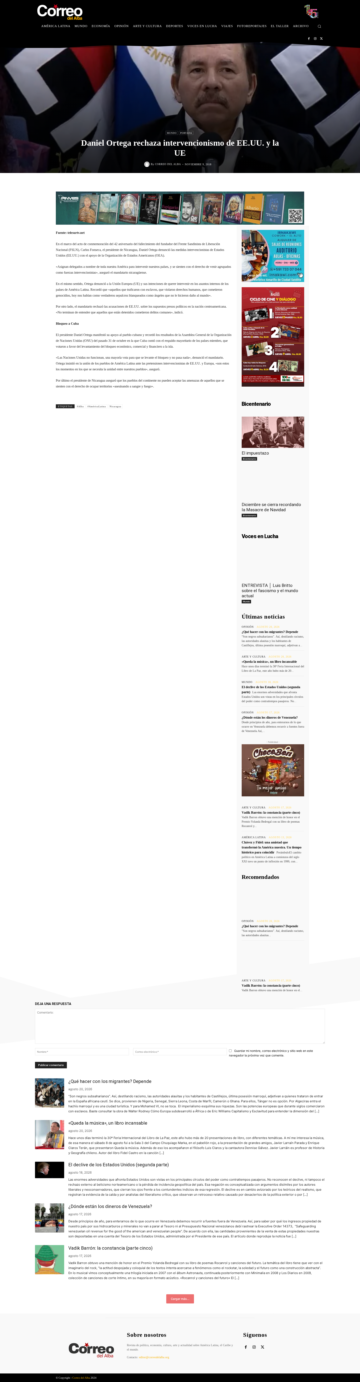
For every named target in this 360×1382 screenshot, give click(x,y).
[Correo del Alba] (147, 164)
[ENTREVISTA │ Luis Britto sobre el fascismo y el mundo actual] (273, 564)
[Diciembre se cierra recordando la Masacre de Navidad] (273, 483)
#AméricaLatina (97, 406)
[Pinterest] (195, 182)
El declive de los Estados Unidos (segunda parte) (118, 1164)
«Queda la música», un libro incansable (269, 661)
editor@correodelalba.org (154, 1357)
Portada (186, 133)
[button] (319, 26)
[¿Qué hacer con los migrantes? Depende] (273, 900)
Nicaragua (115, 406)
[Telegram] (214, 182)
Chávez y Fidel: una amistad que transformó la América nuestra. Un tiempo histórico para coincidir (271, 847)
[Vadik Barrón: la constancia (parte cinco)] (273, 959)
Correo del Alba (168, 164)
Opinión (248, 627)
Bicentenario (249, 458)
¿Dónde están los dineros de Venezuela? (270, 717)
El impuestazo (255, 453)
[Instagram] (315, 38)
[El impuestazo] (273, 432)
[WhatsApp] (204, 182)
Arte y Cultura (254, 656)
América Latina (254, 837)
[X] (321, 38)
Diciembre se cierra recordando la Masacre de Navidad (271, 507)
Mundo (172, 133)
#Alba (80, 406)
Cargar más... (180, 1299)
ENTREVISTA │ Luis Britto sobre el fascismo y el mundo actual (270, 590)
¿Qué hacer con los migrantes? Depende (270, 632)
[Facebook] (308, 38)
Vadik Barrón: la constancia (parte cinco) (271, 812)
